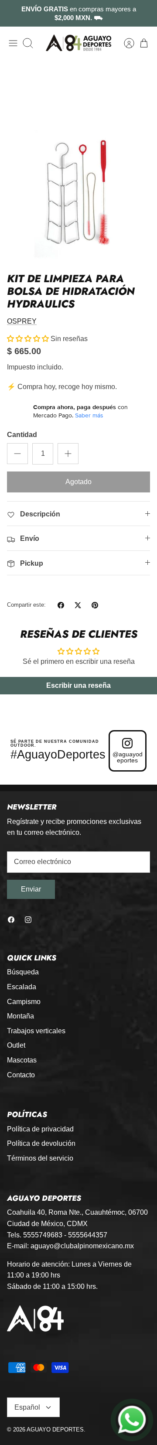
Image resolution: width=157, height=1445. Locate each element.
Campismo (24, 1001)
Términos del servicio (40, 1158)
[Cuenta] (124, 43)
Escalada (21, 987)
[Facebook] (11, 919)
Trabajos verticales (36, 1031)
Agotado (78, 481)
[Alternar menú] (13, 43)
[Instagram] (28, 919)
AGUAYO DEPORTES (55, 1429)
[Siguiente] (144, 13)
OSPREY (22, 321)
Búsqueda (23, 972)
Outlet (16, 1045)
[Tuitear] (77, 605)
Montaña (20, 1016)
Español (27, 1407)
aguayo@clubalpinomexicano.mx (82, 1246)
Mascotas (22, 1060)
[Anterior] (12, 13)
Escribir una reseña (78, 685)
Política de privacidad (40, 1129)
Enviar (31, 889)
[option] (78, 161)
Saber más (89, 415)
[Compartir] (60, 605)
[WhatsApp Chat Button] (132, 1420)
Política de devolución (41, 1143)
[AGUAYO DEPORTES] (78, 43)
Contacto (21, 1075)
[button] (28, 338)
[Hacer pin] (94, 605)
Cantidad (22, 434)
